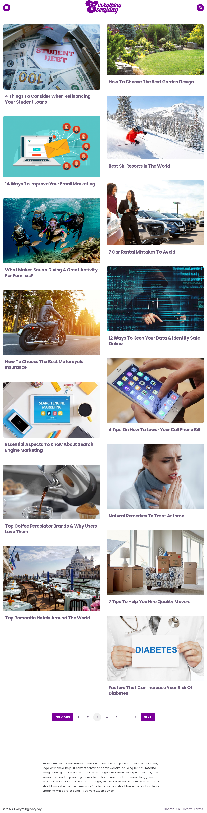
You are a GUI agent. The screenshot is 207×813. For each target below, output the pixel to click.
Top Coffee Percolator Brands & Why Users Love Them (51, 529)
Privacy (187, 809)
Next (148, 717)
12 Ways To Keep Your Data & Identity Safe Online (154, 341)
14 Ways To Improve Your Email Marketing (50, 184)
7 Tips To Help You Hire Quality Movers (149, 602)
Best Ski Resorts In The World (139, 166)
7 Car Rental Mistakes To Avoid (142, 252)
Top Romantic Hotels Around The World (47, 618)
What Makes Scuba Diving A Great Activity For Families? (51, 273)
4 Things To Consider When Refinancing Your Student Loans (48, 99)
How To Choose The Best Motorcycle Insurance (44, 365)
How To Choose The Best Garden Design (151, 82)
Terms (198, 809)
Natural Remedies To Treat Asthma (146, 516)
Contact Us (172, 809)
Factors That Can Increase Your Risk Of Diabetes (150, 691)
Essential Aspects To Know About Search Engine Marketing (49, 447)
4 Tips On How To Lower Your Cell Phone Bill (154, 430)
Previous (62, 717)
